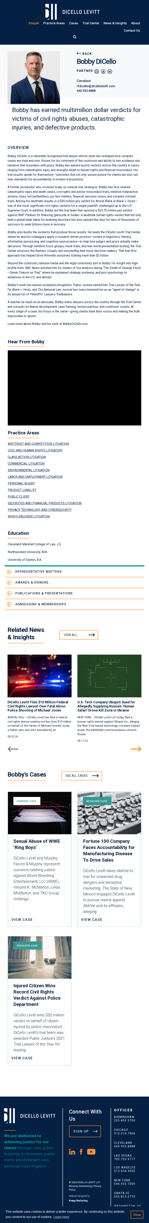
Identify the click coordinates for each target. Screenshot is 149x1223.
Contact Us (132, 30)
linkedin (109, 71)
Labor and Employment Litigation (35, 477)
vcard (96, 71)
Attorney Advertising (80, 1186)
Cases (73, 23)
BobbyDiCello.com (75, 324)
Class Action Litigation (27, 457)
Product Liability (22, 490)
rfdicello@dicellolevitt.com (96, 86)
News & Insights (115, 23)
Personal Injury (21, 483)
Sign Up (81, 1131)
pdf (103, 71)
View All (70, 635)
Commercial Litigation (26, 463)
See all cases (76, 776)
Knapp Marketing (78, 1200)
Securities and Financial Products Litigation (44, 503)
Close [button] (137, 1214)
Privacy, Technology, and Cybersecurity (40, 510)
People (34, 23)
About (135, 23)
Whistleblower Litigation (29, 516)
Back (87, 54)
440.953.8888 (86, 91)
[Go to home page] (74, 12)
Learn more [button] (61, 1217)
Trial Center (90, 23)
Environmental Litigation (28, 470)
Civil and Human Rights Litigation (35, 450)
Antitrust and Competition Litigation (38, 444)
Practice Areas (54, 23)
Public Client (18, 496)
